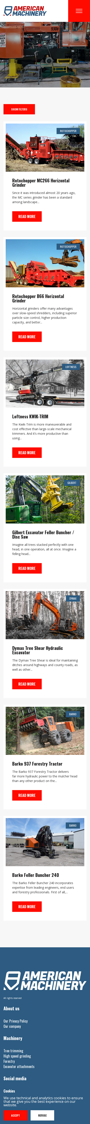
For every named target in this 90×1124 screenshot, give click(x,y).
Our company (12, 1026)
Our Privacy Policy (15, 1021)
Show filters (19, 109)
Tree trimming (13, 1050)
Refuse (42, 1115)
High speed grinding (17, 1056)
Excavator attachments (19, 1066)
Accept (15, 1115)
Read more (27, 216)
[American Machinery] (25, 11)
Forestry (9, 1061)
